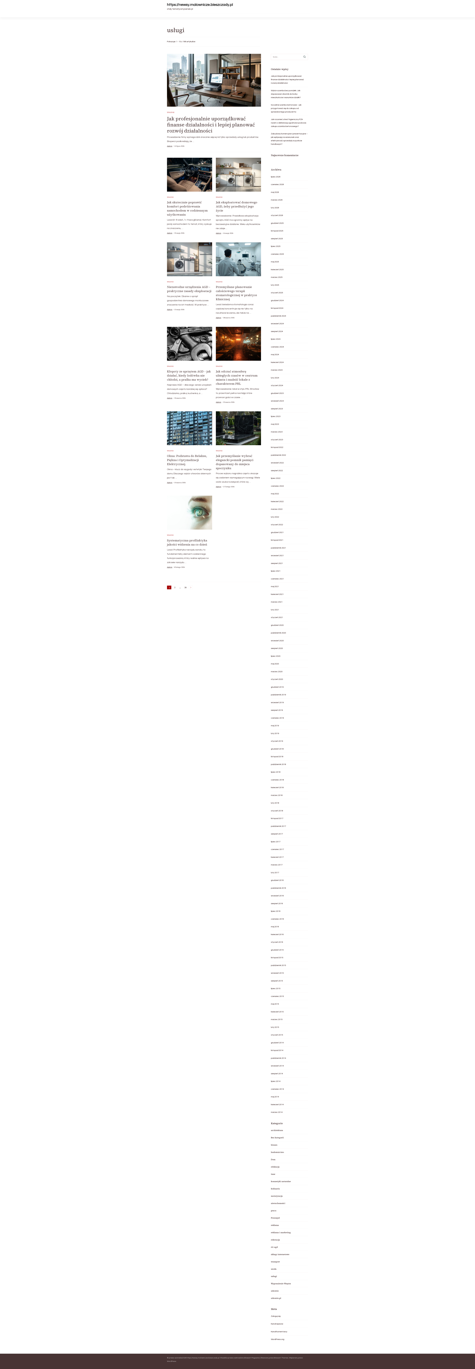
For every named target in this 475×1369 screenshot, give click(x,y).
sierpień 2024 (277, 331)
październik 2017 (278, 826)
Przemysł (275, 1217)
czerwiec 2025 (277, 254)
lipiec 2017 (275, 842)
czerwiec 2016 (277, 919)
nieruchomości (278, 1203)
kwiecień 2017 (277, 857)
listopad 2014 (277, 1050)
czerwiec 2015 (277, 996)
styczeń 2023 (277, 440)
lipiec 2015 (275, 988)
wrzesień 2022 (277, 463)
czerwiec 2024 (277, 347)
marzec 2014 (277, 1112)
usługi (170, 112)
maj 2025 (275, 262)
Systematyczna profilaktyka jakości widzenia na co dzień (187, 542)
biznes (274, 1144)
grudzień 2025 (277, 223)
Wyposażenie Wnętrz (281, 1283)
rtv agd (274, 1247)
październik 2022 (278, 455)
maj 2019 (275, 726)
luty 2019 (275, 733)
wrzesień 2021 (277, 556)
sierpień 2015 (277, 981)
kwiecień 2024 (277, 362)
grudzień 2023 (277, 393)
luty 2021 (275, 610)
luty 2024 (275, 378)
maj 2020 (275, 664)
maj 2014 (275, 1097)
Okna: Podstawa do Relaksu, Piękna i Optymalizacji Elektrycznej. (187, 460)
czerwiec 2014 (277, 1089)
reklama (275, 1225)
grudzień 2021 (277, 532)
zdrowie (275, 1290)
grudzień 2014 (277, 1043)
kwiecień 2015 (277, 1012)
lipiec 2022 (275, 478)
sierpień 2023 (277, 409)
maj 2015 (275, 1004)
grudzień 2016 (277, 880)
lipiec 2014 (275, 1081)
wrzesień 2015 (277, 973)
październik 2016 (278, 888)
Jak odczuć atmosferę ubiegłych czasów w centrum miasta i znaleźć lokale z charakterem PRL (237, 377)
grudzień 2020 (277, 625)
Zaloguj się (276, 1316)
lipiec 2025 (275, 246)
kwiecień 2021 (277, 594)
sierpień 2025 (277, 239)
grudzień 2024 (277, 300)
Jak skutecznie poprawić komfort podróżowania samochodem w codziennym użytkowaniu (187, 208)
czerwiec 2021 (277, 579)
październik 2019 (278, 695)
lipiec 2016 (275, 911)
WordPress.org (277, 1339)
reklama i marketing (281, 1232)
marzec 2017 (277, 865)
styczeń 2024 (277, 385)
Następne (191, 587)
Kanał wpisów (277, 1324)
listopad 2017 (277, 818)
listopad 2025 (277, 231)
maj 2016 (275, 927)
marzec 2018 (277, 795)
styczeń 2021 (277, 617)
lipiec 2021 (275, 571)
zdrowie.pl (276, 1298)
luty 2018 (275, 803)
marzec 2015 (277, 1019)
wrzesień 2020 (277, 641)
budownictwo (277, 1152)
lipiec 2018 (275, 772)
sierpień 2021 (277, 563)
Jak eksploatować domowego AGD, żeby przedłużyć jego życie (236, 206)
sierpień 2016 (277, 904)
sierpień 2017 (277, 834)
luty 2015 (275, 1027)
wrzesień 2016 (277, 896)
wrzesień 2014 (277, 1066)
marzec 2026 (277, 200)
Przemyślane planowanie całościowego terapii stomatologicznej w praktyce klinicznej (236, 293)
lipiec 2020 (275, 656)
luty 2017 (275, 873)
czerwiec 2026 (277, 184)
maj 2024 (275, 355)
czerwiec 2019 (277, 718)
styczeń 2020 (277, 679)
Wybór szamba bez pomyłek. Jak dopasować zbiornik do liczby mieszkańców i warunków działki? (286, 94)
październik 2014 (278, 1058)
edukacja (275, 1166)
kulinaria (275, 1188)
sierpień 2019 (277, 710)
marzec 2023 (277, 432)
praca (273, 1210)
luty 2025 (275, 285)
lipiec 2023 (275, 416)
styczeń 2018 (277, 811)
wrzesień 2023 (277, 401)
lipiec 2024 (275, 339)
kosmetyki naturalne (281, 1181)
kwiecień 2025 (277, 270)
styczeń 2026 (277, 215)
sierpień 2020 (277, 648)
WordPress (171, 1361)
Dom (273, 1159)
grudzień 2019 (277, 687)
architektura (277, 1130)
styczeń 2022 (277, 525)
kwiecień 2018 (277, 787)
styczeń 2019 (277, 741)
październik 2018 (278, 764)
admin (169, 146)
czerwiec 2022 (277, 486)
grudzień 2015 (277, 950)
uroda (273, 1269)
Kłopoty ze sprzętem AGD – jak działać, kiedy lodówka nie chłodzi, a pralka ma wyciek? (189, 375)
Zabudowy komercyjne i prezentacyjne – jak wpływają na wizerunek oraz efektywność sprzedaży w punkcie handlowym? (289, 139)
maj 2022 (275, 494)
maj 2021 (275, 586)
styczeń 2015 (277, 1035)
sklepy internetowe (280, 1254)
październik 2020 (278, 633)
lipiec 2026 (275, 177)
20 (185, 587)
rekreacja (275, 1239)
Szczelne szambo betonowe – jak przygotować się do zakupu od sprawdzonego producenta (286, 108)
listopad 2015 (277, 958)
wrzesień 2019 (277, 702)
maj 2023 (275, 424)
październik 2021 (278, 548)
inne (273, 1174)
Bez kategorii (277, 1137)
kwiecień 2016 (277, 934)
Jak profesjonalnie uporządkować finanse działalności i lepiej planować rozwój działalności (211, 124)
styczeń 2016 (277, 942)
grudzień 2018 (277, 749)
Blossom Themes (281, 1358)
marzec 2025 (277, 277)
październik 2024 (278, 316)
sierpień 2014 (277, 1074)
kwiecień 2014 (277, 1105)
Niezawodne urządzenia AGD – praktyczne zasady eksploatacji (189, 289)
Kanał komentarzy (279, 1332)
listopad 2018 (277, 757)
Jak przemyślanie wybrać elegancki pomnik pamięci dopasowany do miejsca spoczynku (234, 462)
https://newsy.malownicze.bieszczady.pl (200, 5)
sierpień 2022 (277, 471)
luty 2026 (275, 208)
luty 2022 (275, 517)
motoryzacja (277, 1196)
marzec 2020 (277, 672)
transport (275, 1261)
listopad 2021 (277, 540)
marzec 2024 (277, 370)
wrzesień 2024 (277, 324)
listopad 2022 (277, 447)
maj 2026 (275, 192)
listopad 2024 (277, 308)
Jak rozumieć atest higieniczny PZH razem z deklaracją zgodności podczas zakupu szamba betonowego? (288, 122)
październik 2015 (278, 965)
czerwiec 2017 (277, 849)
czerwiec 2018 (277, 780)
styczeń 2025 (277, 293)
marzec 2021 (277, 602)
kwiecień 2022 (277, 501)
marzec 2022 (277, 509)
